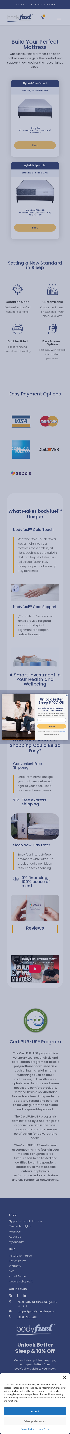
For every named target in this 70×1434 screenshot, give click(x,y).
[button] (64, 1377)
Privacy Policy (42, 1429)
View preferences (35, 1421)
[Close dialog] (66, 696)
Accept (35, 1411)
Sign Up (52, 726)
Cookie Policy (27, 1429)
